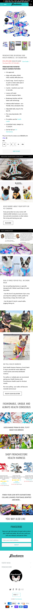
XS (4, 144)
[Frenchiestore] (16, 4)
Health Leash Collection (12, 394)
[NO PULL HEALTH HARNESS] (16, 347)
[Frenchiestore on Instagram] (19, 589)
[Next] (29, 25)
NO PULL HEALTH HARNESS (12, 364)
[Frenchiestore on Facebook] (13, 589)
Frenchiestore (4, 483)
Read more (8, 223)
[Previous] (4, 25)
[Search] (26, 4)
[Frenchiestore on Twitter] (10, 589)
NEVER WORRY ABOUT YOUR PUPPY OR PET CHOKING (16, 207)
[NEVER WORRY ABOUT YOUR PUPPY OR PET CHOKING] (16, 192)
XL (18, 144)
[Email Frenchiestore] (22, 589)
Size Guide (25, 61)
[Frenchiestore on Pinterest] (16, 589)
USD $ (15, 595)
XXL (23, 144)
